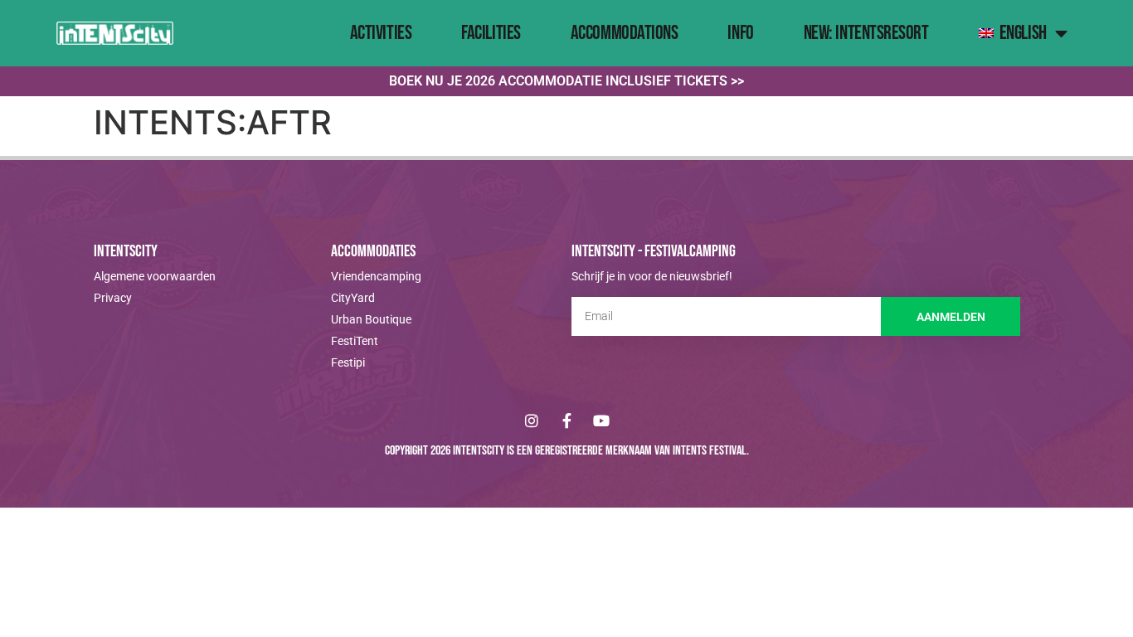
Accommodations (624, 33)
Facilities (491, 33)
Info (740, 33)
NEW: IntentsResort (866, 33)
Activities (381, 33)
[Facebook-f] (566, 420)
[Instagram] (531, 420)
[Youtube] (601, 420)
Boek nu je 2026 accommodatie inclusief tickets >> (566, 81)
